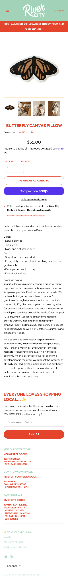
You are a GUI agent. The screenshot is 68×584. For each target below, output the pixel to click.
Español (12, 565)
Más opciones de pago (34, 199)
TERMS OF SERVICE (14, 542)
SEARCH (8, 536)
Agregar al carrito (34, 180)
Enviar (34, 434)
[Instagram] (11, 557)
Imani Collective (25, 132)
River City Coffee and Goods (25, 574)
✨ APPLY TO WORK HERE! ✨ (19, 531)
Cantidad (16, 161)
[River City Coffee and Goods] (34, 10)
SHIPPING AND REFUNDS (16, 547)
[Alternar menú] (8, 11)
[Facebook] (6, 557)
